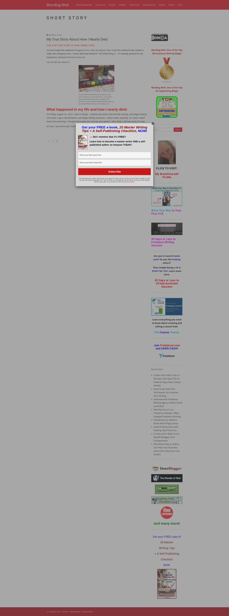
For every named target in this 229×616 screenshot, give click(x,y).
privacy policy (129, 182)
